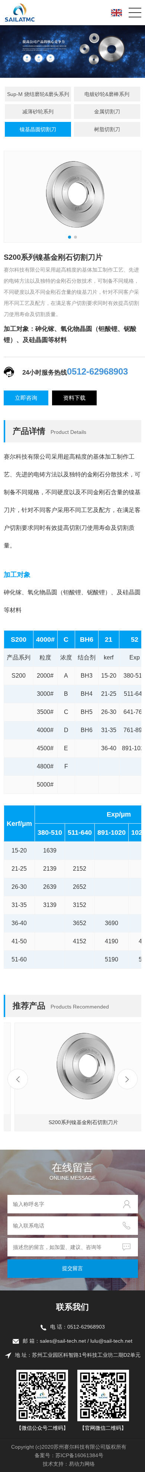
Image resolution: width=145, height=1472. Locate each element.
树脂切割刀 (107, 129)
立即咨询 (26, 398)
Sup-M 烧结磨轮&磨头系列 (38, 94)
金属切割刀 (107, 111)
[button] (127, 1079)
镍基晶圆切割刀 (38, 129)
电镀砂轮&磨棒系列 (106, 94)
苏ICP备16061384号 (79, 1455)
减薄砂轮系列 (38, 111)
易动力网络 (82, 1464)
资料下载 (74, 398)
